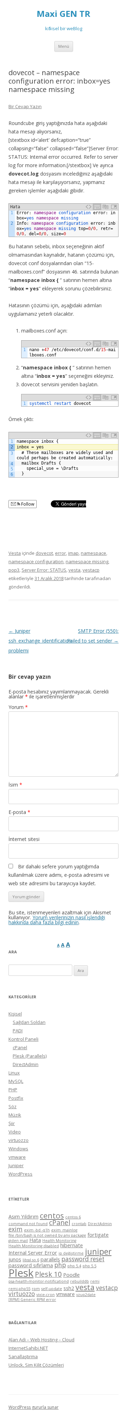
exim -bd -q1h (37, 1230)
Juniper (16, 1165)
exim (15, 1229)
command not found (28, 1223)
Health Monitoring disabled (33, 1245)
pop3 (13, 570)
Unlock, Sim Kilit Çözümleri (36, 1365)
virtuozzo (18, 1140)
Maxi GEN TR (63, 13)
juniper (98, 1251)
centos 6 (73, 1217)
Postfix (15, 1098)
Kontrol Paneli (23, 1039)
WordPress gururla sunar (33, 1407)
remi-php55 (19, 1288)
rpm (36, 1288)
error (60, 553)
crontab (79, 1223)
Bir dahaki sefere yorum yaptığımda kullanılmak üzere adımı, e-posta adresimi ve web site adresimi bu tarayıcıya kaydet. (58, 875)
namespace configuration (36, 561)
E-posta (19, 812)
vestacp (91, 570)
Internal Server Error (32, 1252)
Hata (35, 1239)
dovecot (44, 553)
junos (14, 1259)
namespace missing (87, 561)
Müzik (14, 1115)
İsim (15, 784)
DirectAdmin (25, 1064)
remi (94, 1281)
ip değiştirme (71, 1253)
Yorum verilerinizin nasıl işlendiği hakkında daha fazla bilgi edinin (56, 920)
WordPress (20, 1174)
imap (73, 553)
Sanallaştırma (23, 1356)
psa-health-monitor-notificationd (38, 1281)
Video (14, 1132)
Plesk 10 (48, 1274)
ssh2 (69, 1287)
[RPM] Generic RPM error (32, 1299)
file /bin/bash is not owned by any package (47, 1235)
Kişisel (15, 1014)
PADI (18, 1030)
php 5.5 (89, 1265)
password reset (82, 1259)
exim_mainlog (64, 1230)
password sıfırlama (30, 1265)
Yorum (18, 707)
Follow (27, 504)
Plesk (21, 1273)
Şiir (11, 1123)
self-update (51, 1288)
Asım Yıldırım (23, 1216)
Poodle (71, 1274)
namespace (93, 553)
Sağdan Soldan (29, 1022)
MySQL (15, 1081)
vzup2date (86, 1294)
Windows (18, 1148)
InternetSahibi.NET (28, 1348)
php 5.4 (74, 1265)
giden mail (18, 1240)
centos (52, 1215)
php (60, 1265)
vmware (17, 1157)
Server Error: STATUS (44, 570)
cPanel (20, 1047)
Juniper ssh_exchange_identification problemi (40, 640)
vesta (74, 570)
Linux (14, 1073)
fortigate (98, 1234)
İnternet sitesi (24, 839)
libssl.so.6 (31, 1259)
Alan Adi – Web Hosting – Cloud (41, 1339)
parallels (50, 1259)
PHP (12, 1089)
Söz (12, 1106)
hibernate (71, 1245)
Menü (63, 46)
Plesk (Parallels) (30, 1056)
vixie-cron (45, 1294)
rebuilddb (79, 1281)
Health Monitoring (59, 1240)
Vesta (14, 553)
